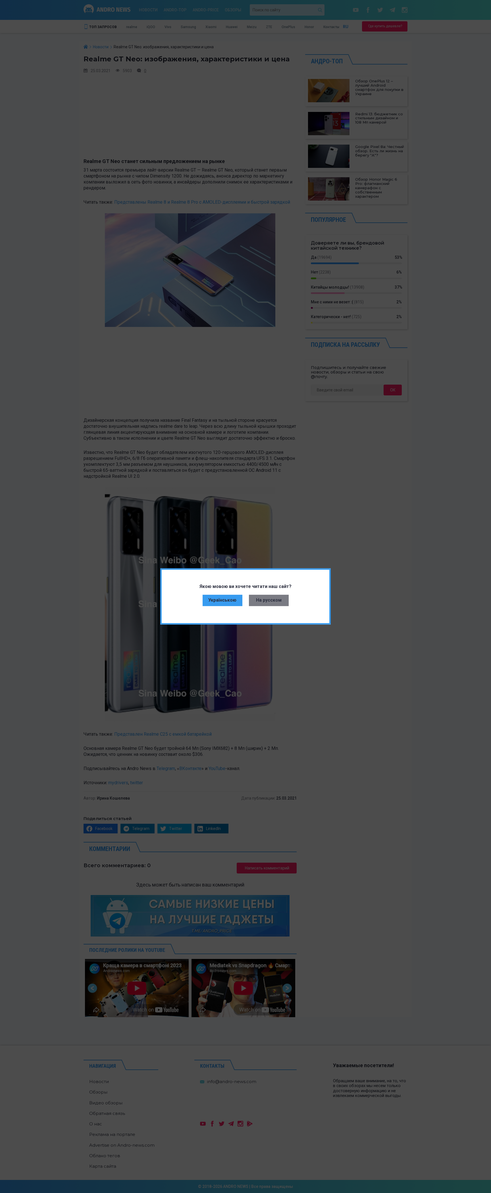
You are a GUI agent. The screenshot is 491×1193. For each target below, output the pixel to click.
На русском (269, 600)
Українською (222, 600)
